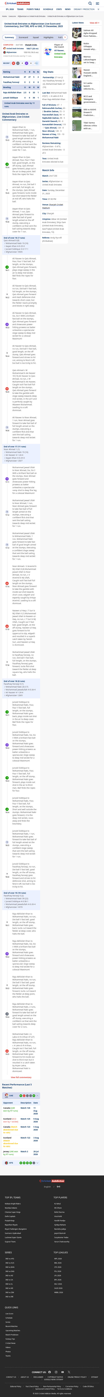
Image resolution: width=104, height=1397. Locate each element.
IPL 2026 (10, 9)
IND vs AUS (10, 1263)
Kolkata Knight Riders (13, 1204)
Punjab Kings (9, 1220)
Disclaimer (38, 1377)
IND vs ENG (10, 1271)
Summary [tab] (9, 37)
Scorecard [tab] (23, 37)
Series (8, 1322)
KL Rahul (57, 1204)
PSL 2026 (57, 1271)
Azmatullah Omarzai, (52, 124)
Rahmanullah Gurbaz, (52, 108)
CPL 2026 (57, 1267)
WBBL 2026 (58, 1292)
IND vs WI (9, 1288)
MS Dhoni (58, 1208)
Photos (8, 1351)
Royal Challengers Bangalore (16, 1229)
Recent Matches (12, 1326)
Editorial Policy (15, 1386)
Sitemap (94, 1377)
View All (93, 23)
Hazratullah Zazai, (50, 114)
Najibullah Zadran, (50, 118)
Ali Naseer (59, 50)
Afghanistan (11, 52)
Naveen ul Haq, (49, 134)
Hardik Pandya (59, 1220)
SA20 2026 (58, 1288)
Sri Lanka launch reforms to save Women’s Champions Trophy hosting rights (90, 86)
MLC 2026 (58, 1284)
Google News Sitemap (53, 1379)
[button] (65, 37)
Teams (20, 9)
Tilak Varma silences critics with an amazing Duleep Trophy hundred (90, 125)
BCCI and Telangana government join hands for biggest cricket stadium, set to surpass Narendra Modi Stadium (90, 99)
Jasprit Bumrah (60, 1233)
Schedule (48, 9)
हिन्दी (58, 1186)
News (68, 9)
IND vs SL (9, 1284)
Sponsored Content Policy (45, 1389)
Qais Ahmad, (51, 127)
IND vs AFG (10, 1259)
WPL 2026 (58, 1259)
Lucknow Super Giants (13, 1237)
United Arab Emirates (15, 48)
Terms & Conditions (64, 1389)
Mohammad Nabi (11, 77)
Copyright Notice (55, 1377)
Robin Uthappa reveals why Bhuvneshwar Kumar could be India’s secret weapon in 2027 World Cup (90, 46)
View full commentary (21, 1077)
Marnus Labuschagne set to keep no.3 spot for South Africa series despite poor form (90, 59)
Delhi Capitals (10, 1216)
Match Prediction (12, 1335)
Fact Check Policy (32, 1386)
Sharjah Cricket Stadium (35, 45)
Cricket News (10, 1343)
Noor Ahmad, (48, 131)
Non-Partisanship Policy (52, 1386)
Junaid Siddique (10, 97)
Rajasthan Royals (11, 1225)
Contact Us (11, 1377)
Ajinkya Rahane (60, 1225)
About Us (25, 1377)
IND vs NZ (9, 1275)
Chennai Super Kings (12, 1212)
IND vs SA (9, 1280)
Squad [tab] (36, 37)
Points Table (33, 9)
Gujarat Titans (10, 1242)
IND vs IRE (9, 1296)
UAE (11, 1095)
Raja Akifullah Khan (12, 92)
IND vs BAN (10, 1267)
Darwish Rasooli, (50, 121)
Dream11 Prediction (84, 9)
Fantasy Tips (10, 1339)
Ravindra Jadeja (60, 1229)
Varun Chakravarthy (61, 1242)
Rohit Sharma (59, 1212)
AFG (11, 1163)
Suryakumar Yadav (61, 1237)
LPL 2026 (57, 1275)
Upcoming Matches (13, 1330)
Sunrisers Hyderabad (13, 1233)
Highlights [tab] (48, 37)
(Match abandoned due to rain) (10, 1130)
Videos (8, 1347)
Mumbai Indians (11, 1208)
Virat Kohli (58, 1216)
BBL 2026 (57, 1263)
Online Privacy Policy (77, 1377)
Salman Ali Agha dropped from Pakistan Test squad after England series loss (90, 33)
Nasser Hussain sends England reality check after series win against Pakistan (90, 73)
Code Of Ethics (88, 1386)
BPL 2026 (57, 1280)
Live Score (9, 1313)
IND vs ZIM (10, 1292)
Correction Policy (72, 1386)
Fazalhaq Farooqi (11, 82)
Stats (59, 9)
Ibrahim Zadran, (51, 111)
